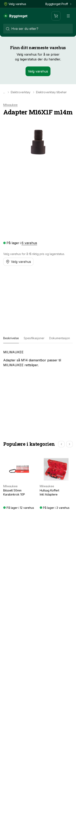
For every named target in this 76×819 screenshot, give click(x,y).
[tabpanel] (38, 358)
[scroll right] (69, 444)
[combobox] (38, 28)
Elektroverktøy (20, 92)
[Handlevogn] (56, 16)
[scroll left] (61, 444)
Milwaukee (10, 105)
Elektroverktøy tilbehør (51, 92)
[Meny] (68, 15)
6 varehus (29, 243)
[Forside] (15, 16)
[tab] (11, 338)
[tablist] (38, 338)
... (4, 92)
